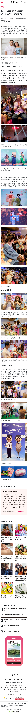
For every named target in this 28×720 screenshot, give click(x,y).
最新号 (14, 638)
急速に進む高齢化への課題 (11, 626)
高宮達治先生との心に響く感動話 (6, 577)
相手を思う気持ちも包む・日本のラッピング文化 (15, 609)
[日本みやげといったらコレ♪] (7, 588)
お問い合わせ (10, 694)
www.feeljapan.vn (19, 511)
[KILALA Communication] (19, 698)
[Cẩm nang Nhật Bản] (14, 675)
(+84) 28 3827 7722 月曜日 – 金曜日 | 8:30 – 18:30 (15, 689)
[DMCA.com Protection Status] (14, 711)
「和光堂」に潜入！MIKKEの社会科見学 (20, 597)
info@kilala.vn (15, 691)
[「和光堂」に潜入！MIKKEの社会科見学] (21, 588)
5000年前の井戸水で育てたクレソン (14, 615)
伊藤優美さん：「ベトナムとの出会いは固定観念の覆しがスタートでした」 (20, 578)
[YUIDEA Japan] (9, 698)
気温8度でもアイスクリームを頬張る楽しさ (15, 620)
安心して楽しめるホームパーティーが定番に (6, 539)
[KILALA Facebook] (6, 680)
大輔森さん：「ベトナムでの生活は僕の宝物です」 (20, 558)
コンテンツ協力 (18, 694)
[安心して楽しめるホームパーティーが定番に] (7, 530)
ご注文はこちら (14, 663)
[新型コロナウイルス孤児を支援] (21, 530)
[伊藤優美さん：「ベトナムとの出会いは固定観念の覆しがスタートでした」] (21, 569)
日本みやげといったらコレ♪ (6, 597)
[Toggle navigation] (2, 1)
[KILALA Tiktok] (22, 680)
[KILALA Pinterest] (18, 680)
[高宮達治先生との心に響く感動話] (7, 569)
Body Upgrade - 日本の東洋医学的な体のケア (6, 558)
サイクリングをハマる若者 (11, 631)
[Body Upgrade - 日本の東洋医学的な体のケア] (7, 549)
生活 (2, 7)
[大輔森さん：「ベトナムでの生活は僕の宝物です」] (21, 549)
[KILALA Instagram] (14, 680)
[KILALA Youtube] (10, 680)
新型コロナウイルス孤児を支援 (20, 538)
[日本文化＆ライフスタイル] (14, 2)
